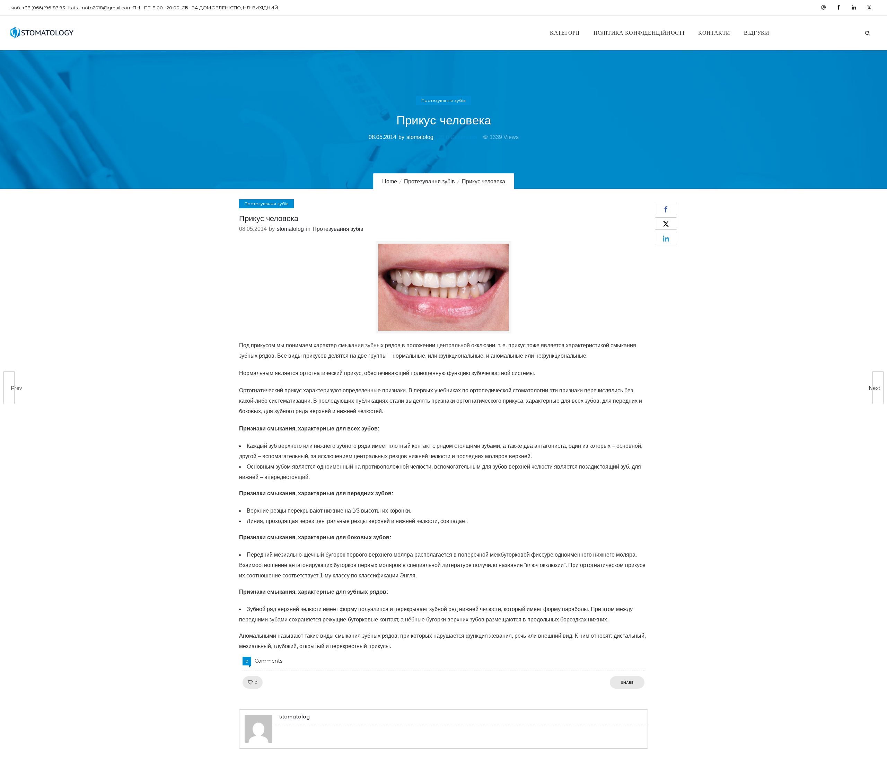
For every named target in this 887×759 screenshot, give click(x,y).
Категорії (564, 33)
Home (389, 181)
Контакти (714, 33)
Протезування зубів (429, 181)
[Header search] (867, 32)
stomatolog (419, 137)
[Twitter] (869, 7)
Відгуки (756, 33)
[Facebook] (838, 7)
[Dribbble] (823, 7)
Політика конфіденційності (639, 33)
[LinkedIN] (853, 7)
